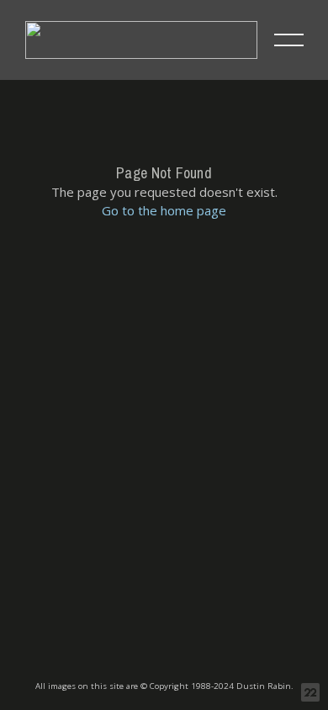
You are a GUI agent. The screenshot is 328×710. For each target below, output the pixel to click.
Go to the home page (164, 210)
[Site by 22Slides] (310, 692)
